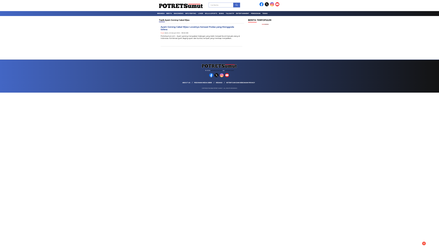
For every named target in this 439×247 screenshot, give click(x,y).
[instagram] (272, 6)
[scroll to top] (423, 243)
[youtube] (277, 6)
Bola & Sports (211, 13)
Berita (169, 13)
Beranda (161, 13)
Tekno (265, 13)
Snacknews (178, 13)
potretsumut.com (216, 70)
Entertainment (242, 13)
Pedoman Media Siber (203, 82)
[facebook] (262, 6)
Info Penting (190, 13)
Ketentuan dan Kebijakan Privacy (240, 82)
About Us (186, 82)
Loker (200, 13)
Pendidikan (255, 13)
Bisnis (221, 13)
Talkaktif (230, 13)
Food (162, 33)
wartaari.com (229, 70)
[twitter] (267, 6)
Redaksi (219, 82)
